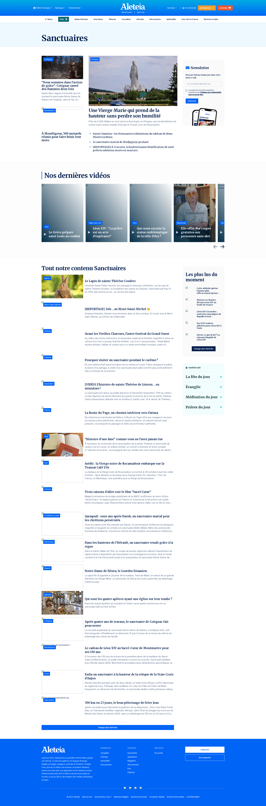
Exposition (48, 383)
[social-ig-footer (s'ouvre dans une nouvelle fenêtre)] (141, 788)
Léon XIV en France (189, 19)
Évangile (193, 387)
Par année (158, 753)
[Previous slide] (215, 246)
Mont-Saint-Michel (52, 304)
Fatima (47, 410)
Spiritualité (171, 19)
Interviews (98, 19)
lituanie (47, 568)
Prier (62, 19)
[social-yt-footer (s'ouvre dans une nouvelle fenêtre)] (125, 788)
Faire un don (87, 797)
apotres (47, 594)
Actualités (126, 19)
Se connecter (190, 8)
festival (47, 331)
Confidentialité (193, 797)
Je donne (223, 8)
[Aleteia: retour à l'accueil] (133, 6)
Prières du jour (198, 407)
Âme (46, 436)
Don (129, 768)
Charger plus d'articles (107, 727)
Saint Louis (140, 12)
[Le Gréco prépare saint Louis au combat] (62, 213)
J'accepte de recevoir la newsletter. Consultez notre (204, 92)
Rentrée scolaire (211, 19)
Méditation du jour (202, 397)
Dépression (49, 700)
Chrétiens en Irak (51, 515)
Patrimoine (49, 542)
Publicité (131, 772)
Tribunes (112, 19)
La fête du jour (198, 377)
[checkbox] (186, 90)
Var (222, 223)
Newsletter (132, 753)
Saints (47, 278)
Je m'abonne (205, 8)
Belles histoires (81, 19)
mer (46, 463)
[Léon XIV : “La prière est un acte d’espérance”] (106, 213)
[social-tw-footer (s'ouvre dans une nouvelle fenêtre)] (135, 788)
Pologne (95, 59)
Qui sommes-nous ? (103, 797)
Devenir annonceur (139, 797)
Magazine (131, 761)
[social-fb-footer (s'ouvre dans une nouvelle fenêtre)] (130, 788)
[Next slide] (222, 246)
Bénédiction (49, 110)
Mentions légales (121, 797)
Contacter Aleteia (156, 797)
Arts (46, 227)
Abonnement (133, 764)
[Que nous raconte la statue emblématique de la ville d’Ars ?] (151, 213)
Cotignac (48, 59)
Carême (47, 357)
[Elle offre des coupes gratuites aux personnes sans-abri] (195, 213)
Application (132, 757)
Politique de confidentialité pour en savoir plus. (204, 93)
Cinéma (47, 489)
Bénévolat (181, 223)
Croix (46, 673)
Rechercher (76, 8)
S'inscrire (192, 101)
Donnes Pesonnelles (175, 797)
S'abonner (204, 749)
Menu (50, 19)
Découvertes (155, 19)
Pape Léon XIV (95, 223)
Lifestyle (140, 19)
